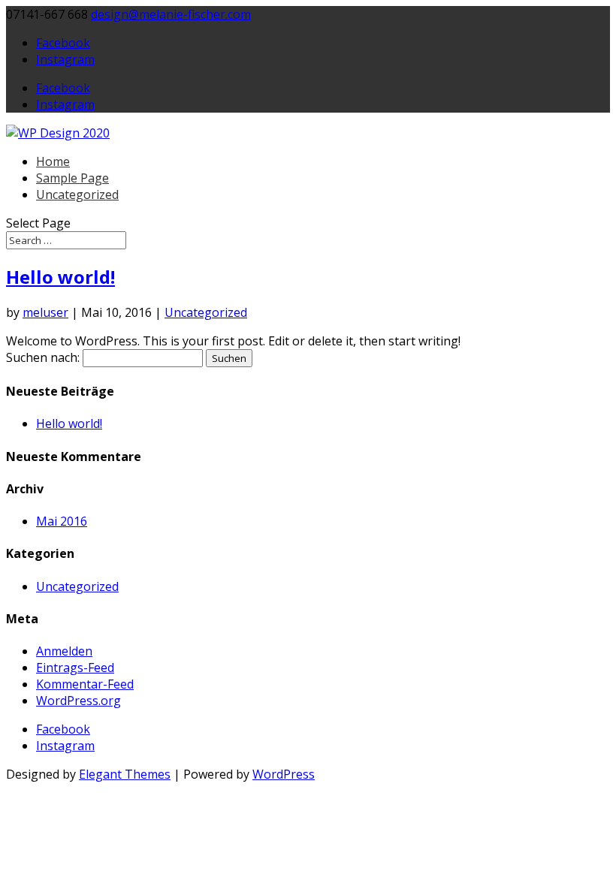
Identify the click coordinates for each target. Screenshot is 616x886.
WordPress (283, 774)
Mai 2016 (61, 521)
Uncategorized (77, 194)
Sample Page (72, 178)
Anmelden (64, 651)
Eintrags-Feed (75, 667)
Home (53, 161)
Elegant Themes (125, 774)
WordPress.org (78, 700)
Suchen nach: (43, 357)
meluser (45, 312)
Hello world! (60, 276)
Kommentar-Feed (85, 684)
